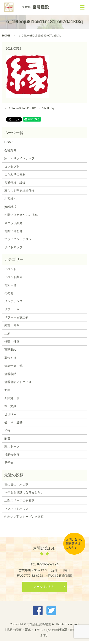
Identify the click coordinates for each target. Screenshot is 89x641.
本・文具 (10, 406)
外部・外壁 (11, 341)
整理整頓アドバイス (18, 382)
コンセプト (11, 166)
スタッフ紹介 (13, 223)
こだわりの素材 (14, 174)
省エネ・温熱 (13, 422)
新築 (7, 390)
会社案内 (10, 150)
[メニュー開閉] (82, 7)
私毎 (7, 430)
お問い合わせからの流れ (21, 215)
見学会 (8, 462)
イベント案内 (13, 277)
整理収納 (10, 374)
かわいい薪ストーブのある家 (24, 516)
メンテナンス (13, 301)
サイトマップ (13, 247)
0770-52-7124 (48, 564)
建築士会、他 (13, 365)
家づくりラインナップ (19, 158)
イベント (10, 269)
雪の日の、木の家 (16, 484)
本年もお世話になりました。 (24, 492)
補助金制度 (11, 454)
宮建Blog (10, 349)
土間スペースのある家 (19, 500)
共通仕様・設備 (14, 182)
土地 (7, 333)
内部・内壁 (11, 325)
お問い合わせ (13, 231)
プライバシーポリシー (19, 239)
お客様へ (10, 198)
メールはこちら (44, 586)
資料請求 (10, 207)
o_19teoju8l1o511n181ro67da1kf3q (29, 108)
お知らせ (10, 285)
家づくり (10, 357)
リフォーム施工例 (16, 317)
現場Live (10, 414)
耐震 (7, 438)
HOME (6, 35)
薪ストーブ (11, 446)
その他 (8, 293)
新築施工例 (11, 398)
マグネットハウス (16, 508)
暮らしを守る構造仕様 (19, 190)
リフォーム (11, 309)
